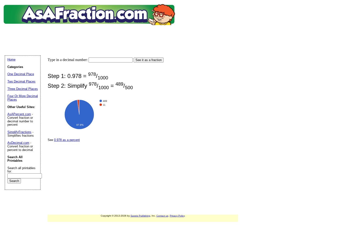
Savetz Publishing (140, 215)
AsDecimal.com (18, 143)
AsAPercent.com (19, 114)
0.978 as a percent (67, 140)
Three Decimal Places (22, 89)
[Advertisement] (90, 34)
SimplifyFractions (19, 132)
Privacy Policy (177, 215)
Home (11, 59)
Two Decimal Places (21, 81)
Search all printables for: (21, 169)
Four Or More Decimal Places (22, 97)
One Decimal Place (20, 74)
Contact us (162, 215)
